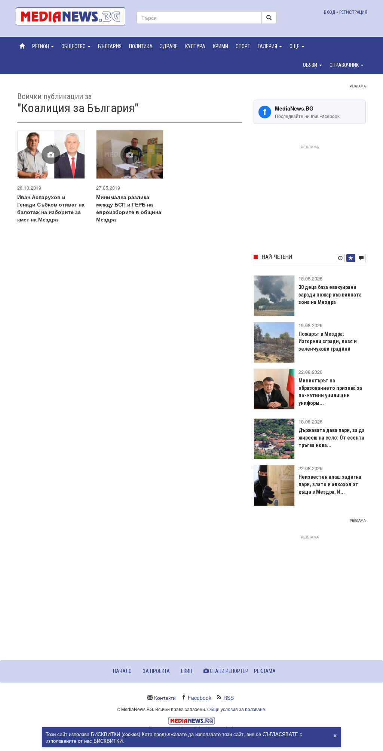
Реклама (265, 671)
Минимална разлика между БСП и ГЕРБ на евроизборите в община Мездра (128, 208)
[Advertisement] (310, 198)
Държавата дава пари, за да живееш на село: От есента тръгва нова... (331, 437)
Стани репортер (228, 671)
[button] (43, 46)
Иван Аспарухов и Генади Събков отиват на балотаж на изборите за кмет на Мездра (51, 208)
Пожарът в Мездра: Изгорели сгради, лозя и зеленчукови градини (327, 341)
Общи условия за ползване (236, 709)
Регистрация (353, 12)
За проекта (156, 671)
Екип (186, 671)
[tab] (340, 258)
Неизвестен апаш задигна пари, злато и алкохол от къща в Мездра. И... (329, 484)
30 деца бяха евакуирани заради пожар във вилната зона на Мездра (330, 294)
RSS (228, 697)
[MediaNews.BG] (70, 16)
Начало (122, 671)
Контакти (165, 697)
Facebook (199, 697)
